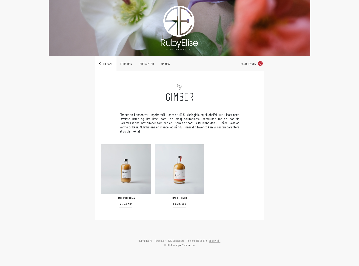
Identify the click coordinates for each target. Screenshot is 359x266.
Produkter (146, 63)
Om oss (165, 63)
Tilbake (108, 63)
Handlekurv (248, 63)
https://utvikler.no (185, 245)
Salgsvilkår (214, 240)
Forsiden (126, 63)
